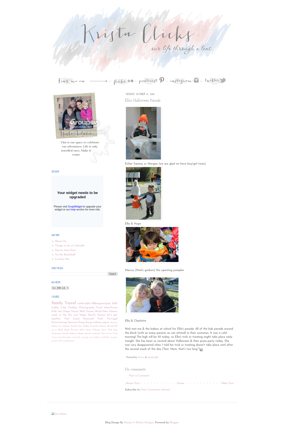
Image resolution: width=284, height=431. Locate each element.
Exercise (72, 322)
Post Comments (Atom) (155, 389)
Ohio (103, 333)
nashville (105, 337)
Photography (87, 307)
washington (68, 341)
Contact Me (62, 259)
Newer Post (133, 383)
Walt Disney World (90, 311)
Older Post (227, 383)
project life (57, 341)
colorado (84, 303)
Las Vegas (80, 315)
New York (106, 330)
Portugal (112, 319)
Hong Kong (85, 322)
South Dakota (69, 333)
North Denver (97, 315)
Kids (54, 311)
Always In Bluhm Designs (139, 422)
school (87, 333)
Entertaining (59, 322)
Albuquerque (101, 303)
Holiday (72, 307)
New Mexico (110, 311)
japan (106, 322)
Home (180, 383)
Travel (70, 303)
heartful (94, 326)
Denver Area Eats (65, 250)
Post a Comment (139, 375)
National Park (93, 319)
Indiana (97, 322)
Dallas (86, 326)
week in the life (62, 315)
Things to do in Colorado (70, 245)
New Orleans (93, 330)
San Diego (64, 311)
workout (96, 333)
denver (113, 322)
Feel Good (71, 319)
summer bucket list (72, 326)
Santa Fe (56, 326)
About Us (60, 241)
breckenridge (64, 337)
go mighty (95, 337)
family (57, 303)
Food (99, 307)
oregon (113, 337)
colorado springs (80, 337)
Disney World (106, 326)
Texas (54, 337)
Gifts (82, 330)
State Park (112, 333)
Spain (81, 333)
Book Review (71, 330)
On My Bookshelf (65, 254)
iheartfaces (110, 307)
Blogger (174, 422)
